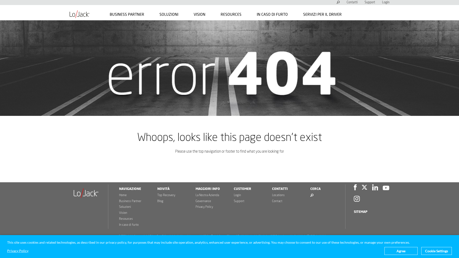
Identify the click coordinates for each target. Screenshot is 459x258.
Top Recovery (166, 195)
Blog (160, 201)
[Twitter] (364, 188)
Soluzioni (168, 14)
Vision (199, 14)
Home (123, 195)
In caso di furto (272, 14)
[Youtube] (386, 188)
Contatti (352, 2)
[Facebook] (355, 188)
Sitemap (360, 212)
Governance (203, 201)
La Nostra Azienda (207, 195)
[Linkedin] (375, 188)
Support (370, 2)
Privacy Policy (204, 207)
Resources (231, 14)
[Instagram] (357, 200)
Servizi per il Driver (322, 14)
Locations (278, 195)
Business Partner (127, 14)
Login (385, 2)
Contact (277, 201)
